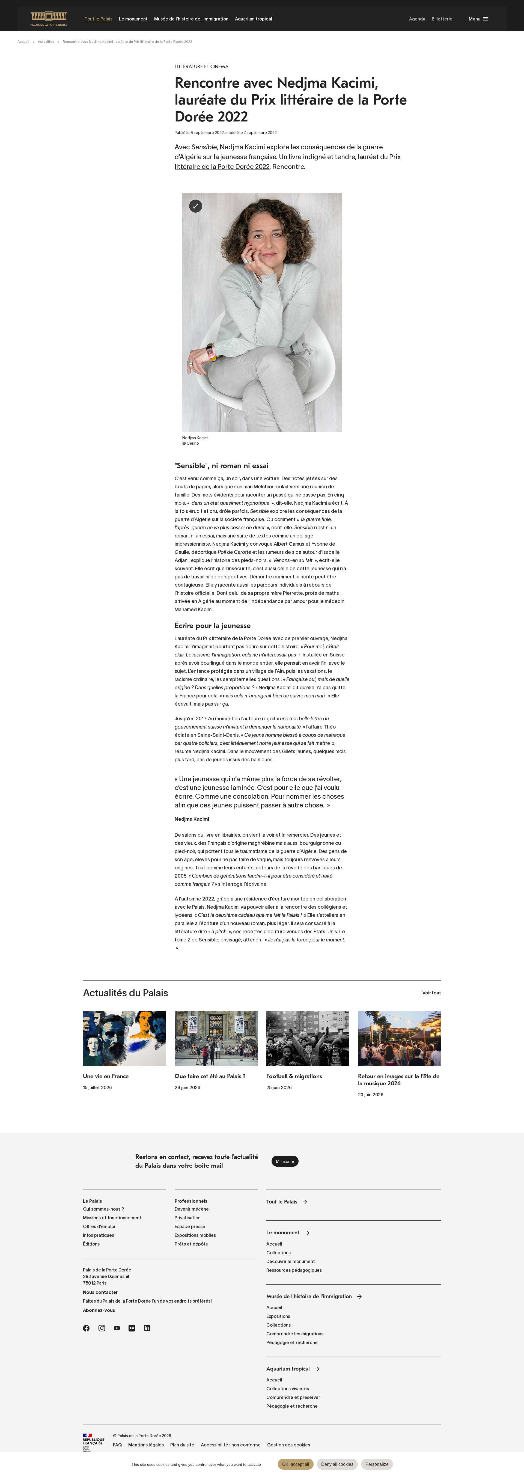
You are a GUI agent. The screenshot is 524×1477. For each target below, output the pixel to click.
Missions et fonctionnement (112, 1217)
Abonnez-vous (99, 1310)
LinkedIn (147, 1328)
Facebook (86, 1328)
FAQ (117, 1444)
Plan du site (182, 1444)
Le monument (133, 18)
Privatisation (188, 1217)
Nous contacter (100, 1292)
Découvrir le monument (290, 1261)
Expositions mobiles (195, 1235)
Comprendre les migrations (294, 1333)
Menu (474, 18)
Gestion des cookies (288, 1444)
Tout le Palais (98, 18)
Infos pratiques (98, 1235)
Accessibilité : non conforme (231, 1444)
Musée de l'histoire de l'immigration (191, 18)
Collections (278, 1252)
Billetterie (442, 18)
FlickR (132, 1328)
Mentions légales (146, 1444)
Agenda (417, 18)
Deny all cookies (337, 1464)
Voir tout (431, 993)
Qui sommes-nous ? (103, 1208)
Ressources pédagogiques (294, 1270)
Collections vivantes (287, 1388)
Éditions (91, 1243)
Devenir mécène (192, 1208)
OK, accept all (295, 1464)
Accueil (23, 41)
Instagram (101, 1328)
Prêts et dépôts (191, 1243)
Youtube (117, 1328)
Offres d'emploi (99, 1226)
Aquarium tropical (253, 18)
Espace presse (190, 1226)
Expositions (278, 1316)
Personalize (377, 1464)
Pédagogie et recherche (292, 1342)
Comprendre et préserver (293, 1397)
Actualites (46, 41)
